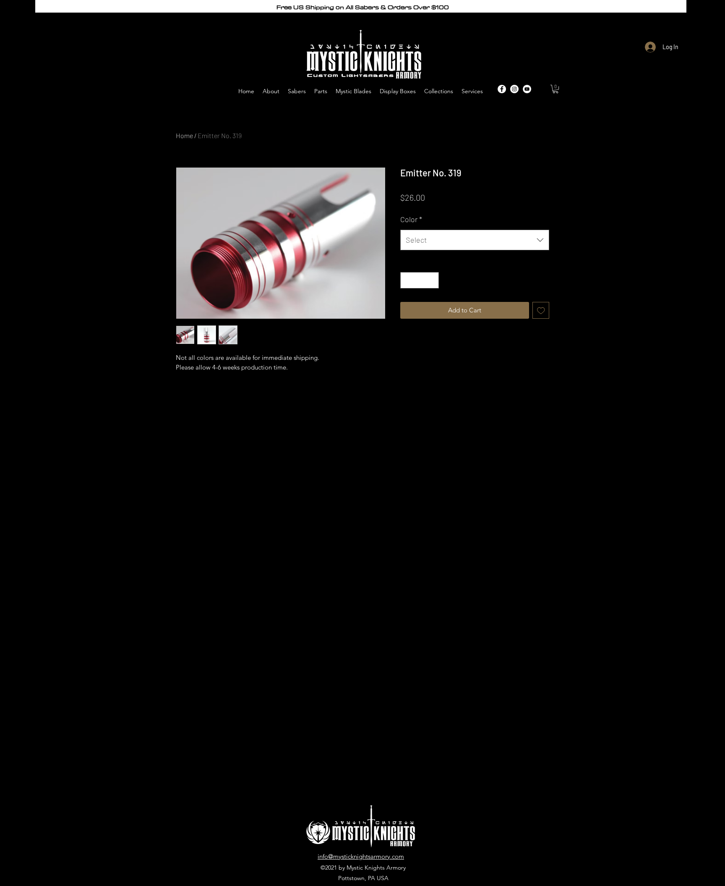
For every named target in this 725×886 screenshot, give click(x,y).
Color (411, 219)
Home (184, 135)
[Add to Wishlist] (541, 310)
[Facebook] (502, 89)
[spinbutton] (420, 280)
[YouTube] (527, 89)
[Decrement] (407, 280)
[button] (555, 89)
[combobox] (474, 240)
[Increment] (432, 280)
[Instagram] (514, 89)
